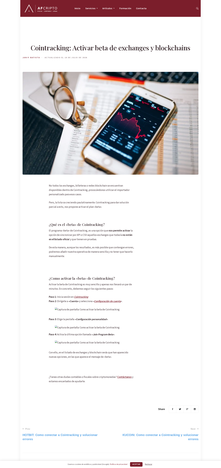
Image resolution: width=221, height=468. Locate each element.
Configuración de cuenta (107, 301)
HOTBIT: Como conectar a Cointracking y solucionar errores (60, 434)
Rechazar (148, 464)
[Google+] (187, 409)
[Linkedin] (194, 409)
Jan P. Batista (31, 57)
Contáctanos (124, 377)
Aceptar (136, 464)
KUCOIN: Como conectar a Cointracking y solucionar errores (160, 434)
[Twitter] (180, 409)
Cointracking (81, 297)
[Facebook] (172, 409)
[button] (197, 8)
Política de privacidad (118, 464)
